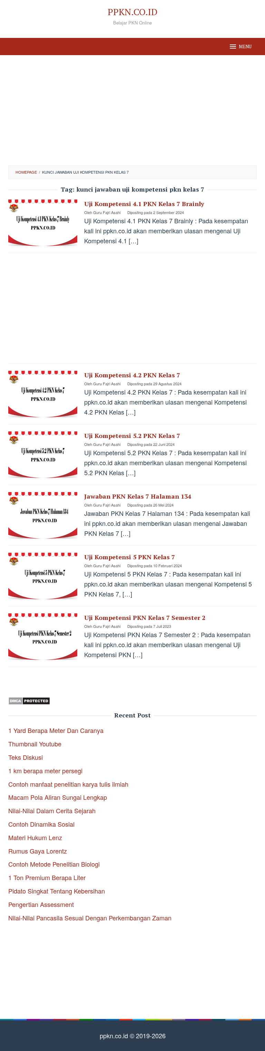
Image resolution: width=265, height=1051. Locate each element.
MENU (245, 46)
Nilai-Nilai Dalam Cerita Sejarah (52, 810)
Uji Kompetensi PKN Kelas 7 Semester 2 (144, 617)
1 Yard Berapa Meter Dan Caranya (56, 730)
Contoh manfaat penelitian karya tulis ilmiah (68, 783)
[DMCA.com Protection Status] (29, 699)
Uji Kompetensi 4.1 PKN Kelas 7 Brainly (144, 204)
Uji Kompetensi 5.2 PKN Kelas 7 (132, 435)
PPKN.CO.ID (132, 12)
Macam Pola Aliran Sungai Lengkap (57, 797)
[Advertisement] (132, 110)
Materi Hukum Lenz (35, 837)
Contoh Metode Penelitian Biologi (54, 863)
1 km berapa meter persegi (45, 770)
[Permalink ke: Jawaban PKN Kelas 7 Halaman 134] (42, 514)
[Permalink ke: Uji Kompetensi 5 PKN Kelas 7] (42, 575)
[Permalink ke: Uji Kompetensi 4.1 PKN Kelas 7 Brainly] (42, 221)
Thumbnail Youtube (34, 743)
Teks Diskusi (25, 757)
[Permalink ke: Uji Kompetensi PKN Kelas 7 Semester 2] (42, 635)
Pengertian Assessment (41, 904)
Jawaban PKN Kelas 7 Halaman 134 (137, 496)
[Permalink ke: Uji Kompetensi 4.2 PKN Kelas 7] (42, 393)
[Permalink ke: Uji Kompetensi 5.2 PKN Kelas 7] (42, 453)
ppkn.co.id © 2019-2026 (133, 1035)
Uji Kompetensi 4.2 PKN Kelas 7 (132, 375)
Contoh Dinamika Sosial (41, 823)
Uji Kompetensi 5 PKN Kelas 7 (129, 557)
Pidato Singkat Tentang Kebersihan (56, 890)
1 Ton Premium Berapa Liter (47, 877)
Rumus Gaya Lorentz (37, 850)
